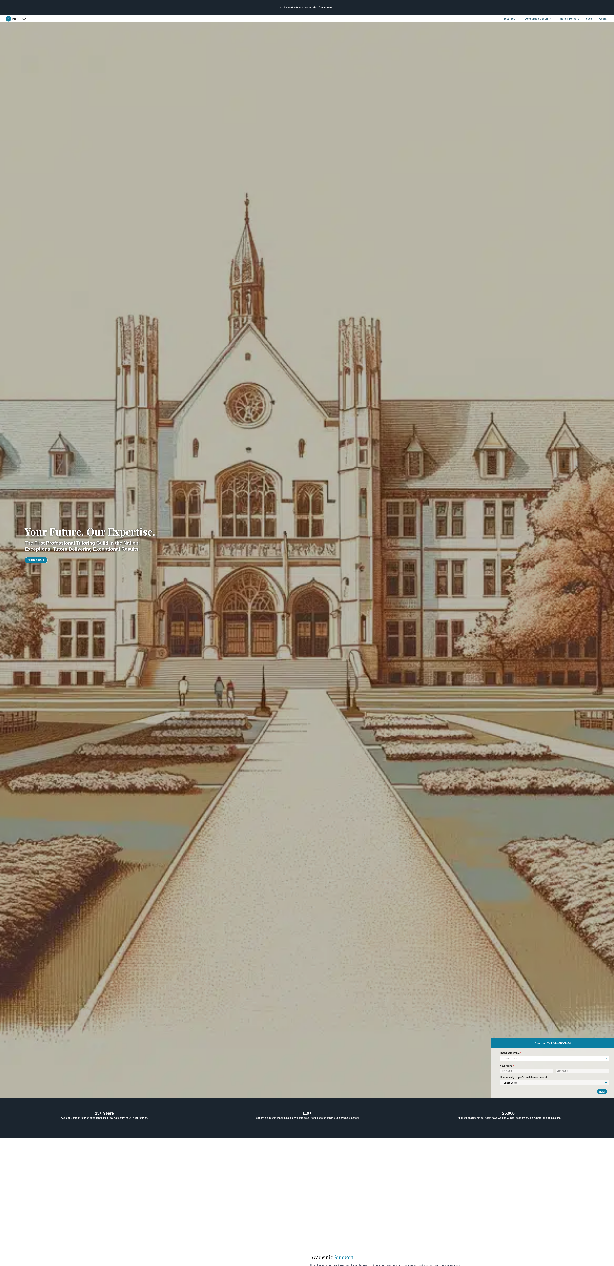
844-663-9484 (293, 7)
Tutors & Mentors (568, 18)
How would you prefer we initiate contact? (524, 1077)
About (602, 18)
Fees (589, 18)
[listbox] (554, 1058)
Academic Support (536, 18)
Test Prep (509, 18)
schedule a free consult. (319, 7)
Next (602, 1091)
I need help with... (510, 1052)
